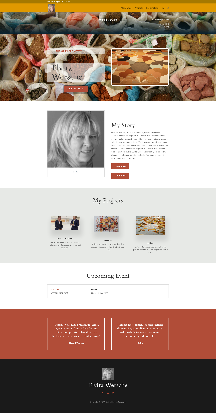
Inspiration (152, 8)
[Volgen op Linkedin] (113, 392)
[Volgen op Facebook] (103, 392)
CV (162, 8)
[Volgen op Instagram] (108, 392)
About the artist (75, 89)
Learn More (120, 166)
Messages (126, 8)
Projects (138, 8)
